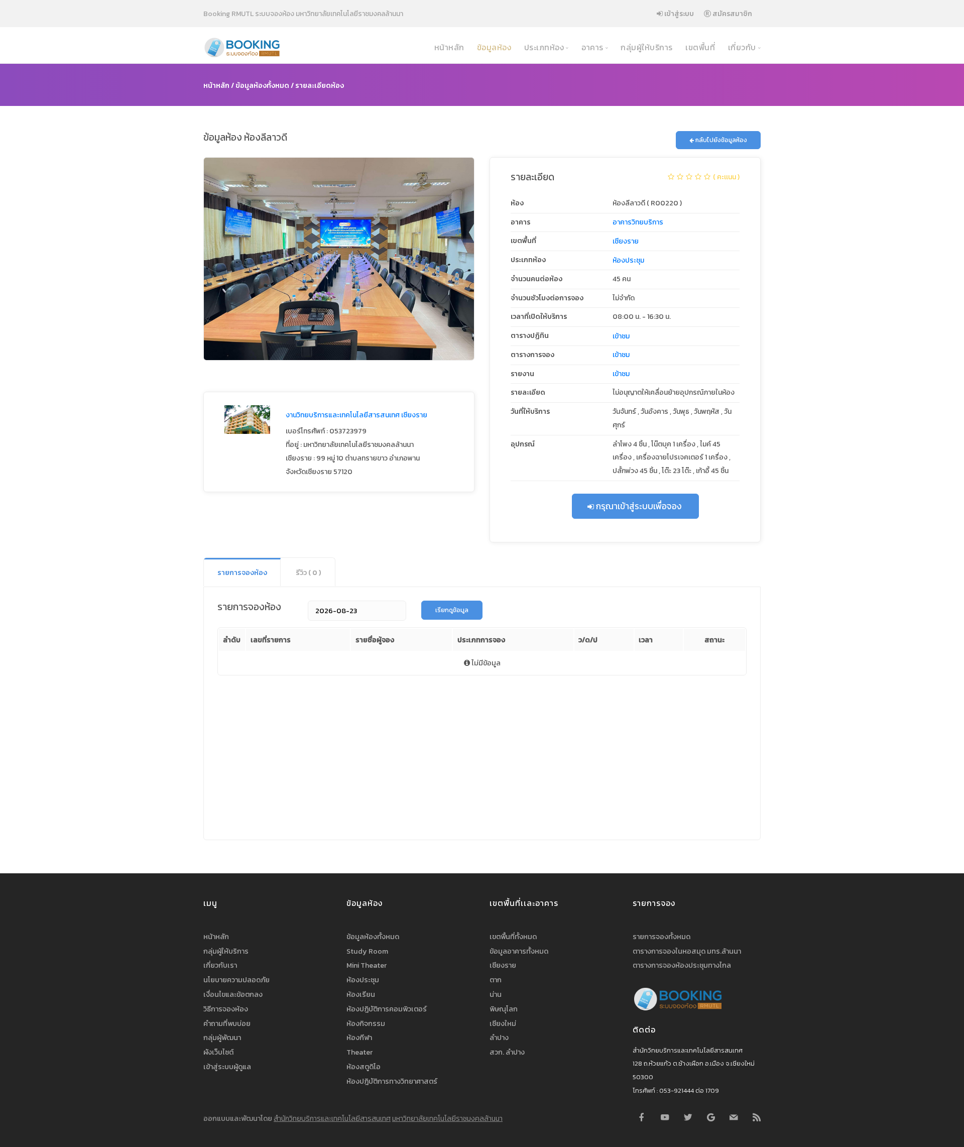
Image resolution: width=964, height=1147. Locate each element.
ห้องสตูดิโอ (363, 1066)
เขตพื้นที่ (699, 47)
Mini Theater (366, 965)
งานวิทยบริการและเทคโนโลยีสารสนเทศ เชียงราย (356, 415)
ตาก (496, 979)
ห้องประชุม (628, 260)
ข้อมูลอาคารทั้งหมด (519, 951)
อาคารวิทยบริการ (638, 222)
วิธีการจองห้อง (225, 1008)
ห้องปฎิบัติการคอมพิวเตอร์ (386, 1008)
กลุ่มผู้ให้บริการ (646, 47)
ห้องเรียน (360, 994)
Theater (359, 1052)
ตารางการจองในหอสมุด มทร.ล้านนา (687, 951)
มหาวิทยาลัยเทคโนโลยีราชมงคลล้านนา (447, 1118)
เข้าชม (621, 336)
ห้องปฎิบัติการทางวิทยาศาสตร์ (391, 1081)
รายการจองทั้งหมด (661, 936)
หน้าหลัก (448, 47)
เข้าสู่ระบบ (678, 14)
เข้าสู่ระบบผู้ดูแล (227, 1066)
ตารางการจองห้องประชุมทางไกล (682, 965)
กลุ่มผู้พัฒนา (222, 1037)
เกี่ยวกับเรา (220, 965)
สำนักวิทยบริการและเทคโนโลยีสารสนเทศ (332, 1118)
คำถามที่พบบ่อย (227, 1023)
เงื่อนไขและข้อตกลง (233, 994)
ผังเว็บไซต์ (218, 1052)
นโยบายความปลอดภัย (236, 979)
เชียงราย (626, 241)
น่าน (496, 994)
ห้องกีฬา (359, 1037)
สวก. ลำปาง (507, 1052)
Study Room (367, 951)
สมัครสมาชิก (731, 14)
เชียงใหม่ (503, 1023)
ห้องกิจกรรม (365, 1023)
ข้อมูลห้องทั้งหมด (262, 85)
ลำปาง (499, 1037)
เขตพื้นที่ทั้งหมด (513, 936)
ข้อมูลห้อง (492, 47)
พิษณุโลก (504, 1008)
